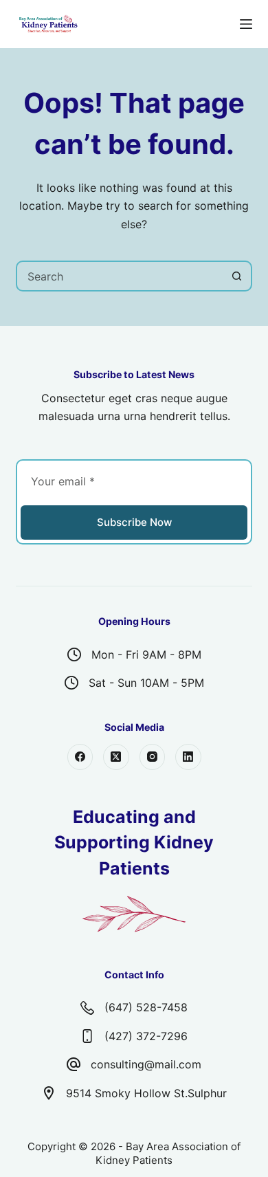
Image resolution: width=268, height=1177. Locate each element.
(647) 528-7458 (146, 1007)
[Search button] (237, 276)
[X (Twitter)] (116, 757)
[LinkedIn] (188, 757)
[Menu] (246, 24)
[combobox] (119, 276)
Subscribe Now (134, 522)
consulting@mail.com (146, 1064)
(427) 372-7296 (146, 1036)
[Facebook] (80, 757)
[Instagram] (152, 757)
